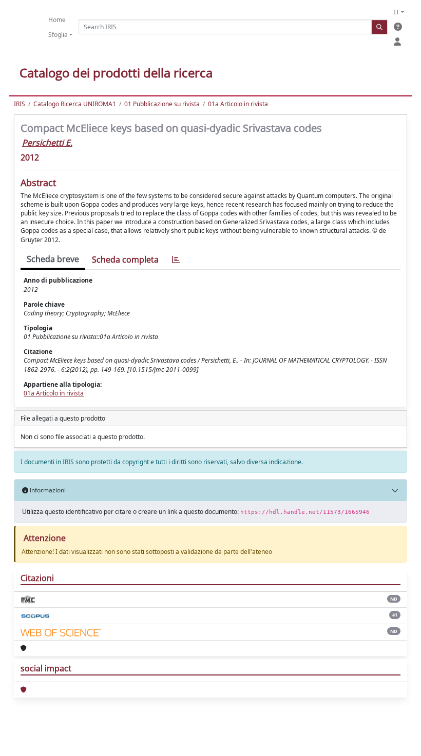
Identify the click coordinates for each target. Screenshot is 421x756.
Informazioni (47, 490)
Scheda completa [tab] (125, 259)
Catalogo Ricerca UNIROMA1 (74, 104)
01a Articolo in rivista (238, 104)
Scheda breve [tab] (53, 259)
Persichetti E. (47, 142)
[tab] (176, 259)
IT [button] (396, 12)
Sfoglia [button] (58, 34)
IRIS (19, 104)
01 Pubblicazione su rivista (162, 104)
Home (57, 19)
